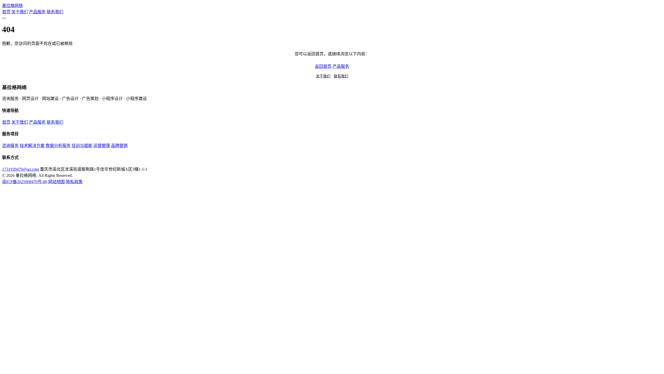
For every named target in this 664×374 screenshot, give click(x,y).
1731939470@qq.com (20, 169)
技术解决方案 (32, 145)
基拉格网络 (12, 5)
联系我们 (55, 12)
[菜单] (4, 18)
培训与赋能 (82, 145)
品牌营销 (119, 145)
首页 (6, 12)
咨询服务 (10, 145)
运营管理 (101, 145)
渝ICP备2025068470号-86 (24, 181)
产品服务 (37, 12)
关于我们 (19, 12)
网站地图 (56, 181)
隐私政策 (74, 181)
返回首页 (323, 66)
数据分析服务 (58, 145)
